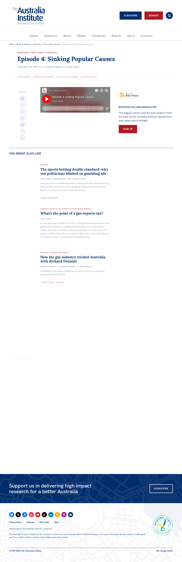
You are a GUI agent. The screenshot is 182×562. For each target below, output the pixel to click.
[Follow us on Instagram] (31, 514)
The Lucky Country (51, 44)
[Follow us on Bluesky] (11, 514)
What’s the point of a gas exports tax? (71, 213)
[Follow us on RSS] (57, 514)
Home (11, 44)
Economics (60, 282)
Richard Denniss (55, 67)
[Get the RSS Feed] (129, 94)
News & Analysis (23, 44)
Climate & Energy (24, 77)
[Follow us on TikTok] (44, 514)
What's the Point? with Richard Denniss (71, 209)
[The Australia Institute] (44, 15)
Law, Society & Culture (89, 77)
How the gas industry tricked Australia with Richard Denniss (72, 259)
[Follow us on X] (18, 514)
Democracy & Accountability (43, 77)
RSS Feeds (44, 522)
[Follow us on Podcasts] (64, 514)
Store (56, 522)
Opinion (44, 165)
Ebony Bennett (59, 179)
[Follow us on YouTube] (37, 514)
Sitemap (30, 522)
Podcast (23, 52)
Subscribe (130, 15)
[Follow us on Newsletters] (70, 514)
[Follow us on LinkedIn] (50, 514)
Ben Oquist (73, 67)
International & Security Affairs (67, 77)
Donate (154, 15)
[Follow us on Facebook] (24, 514)
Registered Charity (163, 525)
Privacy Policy (15, 522)
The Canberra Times (77, 179)
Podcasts (37, 44)
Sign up (128, 129)
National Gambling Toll (49, 198)
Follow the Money (59, 252)
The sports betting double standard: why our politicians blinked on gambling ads (74, 171)
